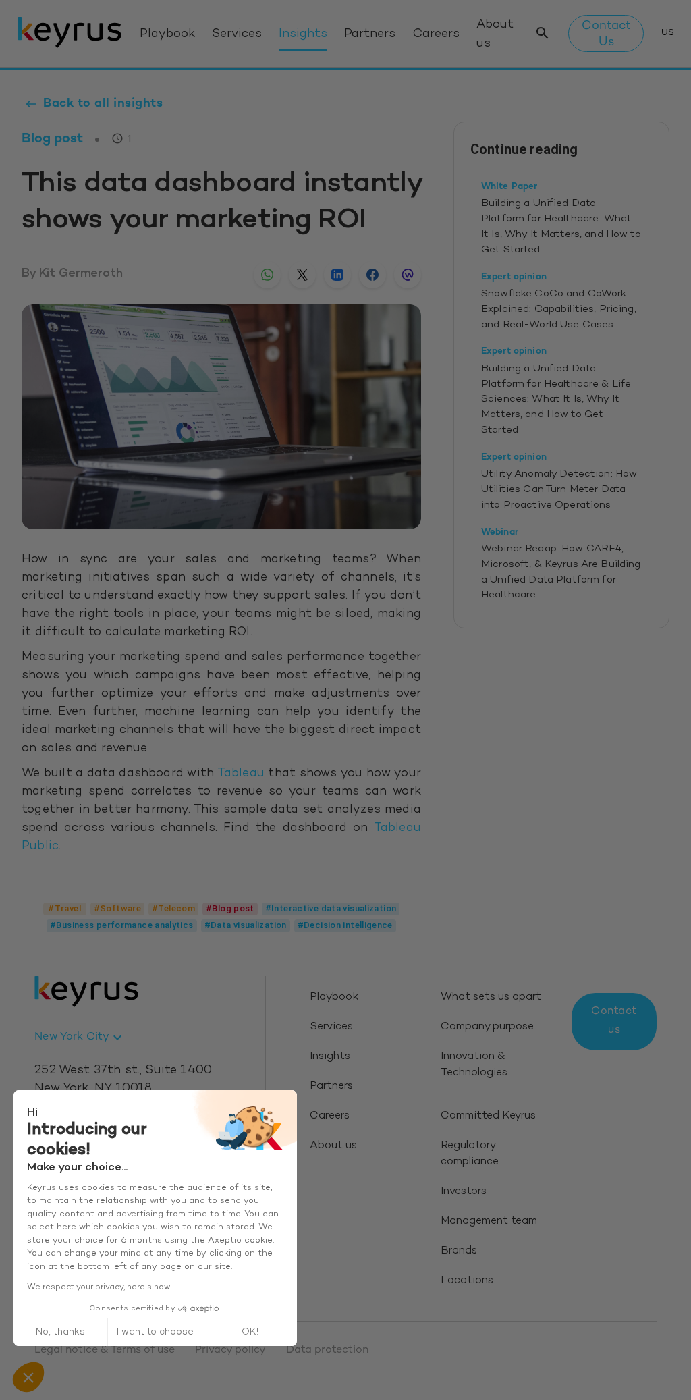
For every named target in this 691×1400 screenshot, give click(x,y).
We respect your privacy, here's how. (99, 1287)
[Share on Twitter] (302, 274)
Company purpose (487, 1027)
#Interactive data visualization (331, 908)
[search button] (542, 33)
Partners (369, 34)
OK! (250, 1332)
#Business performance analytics (122, 925)
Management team (489, 1221)
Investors (464, 1191)
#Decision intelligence (345, 925)
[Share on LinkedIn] (337, 274)
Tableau (241, 773)
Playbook (167, 34)
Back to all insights (103, 103)
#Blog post (230, 908)
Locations (467, 1280)
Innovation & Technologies (474, 1064)
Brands (459, 1251)
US (667, 33)
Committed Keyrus (488, 1116)
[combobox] (80, 1037)
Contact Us (606, 34)
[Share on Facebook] (372, 274)
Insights (303, 34)
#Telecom (173, 908)
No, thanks (60, 1332)
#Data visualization (245, 925)
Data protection (327, 1350)
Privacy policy (230, 1350)
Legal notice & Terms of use (104, 1350)
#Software (117, 908)
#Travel (64, 908)
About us (495, 34)
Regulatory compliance (470, 1153)
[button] (28, 1377)
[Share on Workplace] (407, 274)
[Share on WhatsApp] (267, 274)
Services (237, 34)
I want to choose (155, 1332)
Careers (436, 34)
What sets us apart (491, 997)
